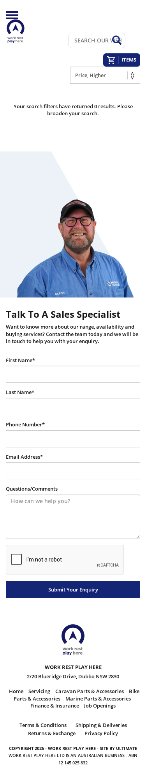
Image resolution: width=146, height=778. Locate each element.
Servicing (39, 691)
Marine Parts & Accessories (98, 698)
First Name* (20, 360)
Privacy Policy (101, 733)
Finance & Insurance (54, 705)
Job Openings (100, 705)
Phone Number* (25, 424)
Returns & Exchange (52, 733)
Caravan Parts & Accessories (89, 691)
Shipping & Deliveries (101, 725)
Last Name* (20, 392)
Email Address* (24, 456)
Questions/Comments (32, 488)
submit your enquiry (73, 589)
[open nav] (12, 15)
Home (16, 691)
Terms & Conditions (43, 725)
